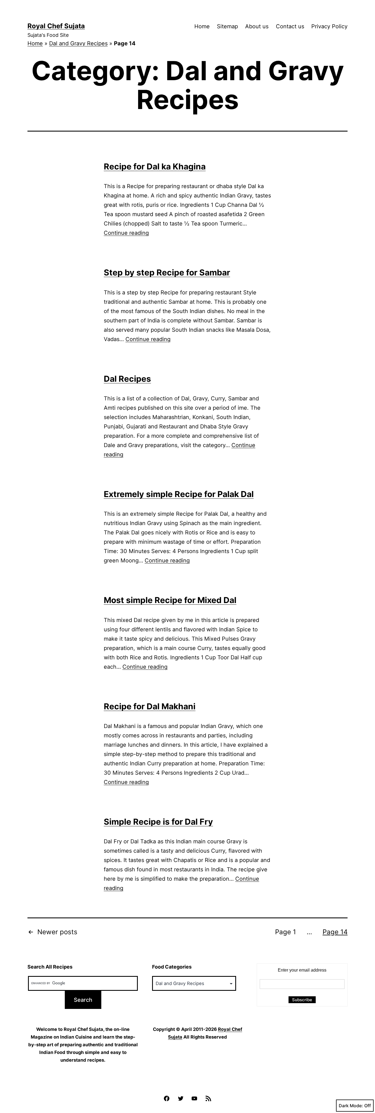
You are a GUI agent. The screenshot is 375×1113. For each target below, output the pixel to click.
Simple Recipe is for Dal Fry (158, 822)
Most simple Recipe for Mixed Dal (170, 600)
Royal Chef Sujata (56, 26)
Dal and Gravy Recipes (78, 43)
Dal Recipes (127, 379)
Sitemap (227, 26)
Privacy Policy (329, 26)
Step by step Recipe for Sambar (167, 272)
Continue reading (126, 233)
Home (202, 26)
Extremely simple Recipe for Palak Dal (179, 494)
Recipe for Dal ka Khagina (155, 166)
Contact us (290, 26)
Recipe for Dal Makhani (149, 706)
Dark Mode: (351, 1105)
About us (256, 26)
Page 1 (285, 932)
